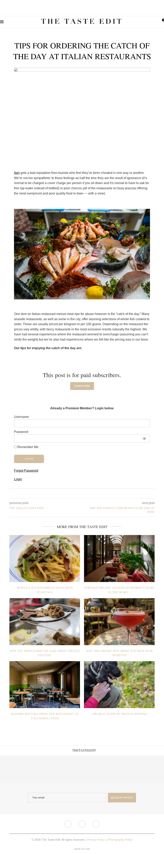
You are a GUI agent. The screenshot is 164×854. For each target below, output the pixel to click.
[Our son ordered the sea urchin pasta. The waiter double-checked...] (68, 769)
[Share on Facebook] (79, 493)
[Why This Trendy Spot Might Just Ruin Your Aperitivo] (119, 621)
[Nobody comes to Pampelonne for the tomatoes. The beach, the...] (150, 769)
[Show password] (144, 438)
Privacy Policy (96, 839)
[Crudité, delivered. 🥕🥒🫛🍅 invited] (13, 769)
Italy (17, 172)
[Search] (155, 22)
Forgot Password (26, 470)
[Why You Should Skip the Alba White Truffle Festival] (44, 621)
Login (18, 479)
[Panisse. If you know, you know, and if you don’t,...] (123, 769)
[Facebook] (68, 824)
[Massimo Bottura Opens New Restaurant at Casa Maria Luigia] (44, 684)
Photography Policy (120, 839)
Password (21, 431)
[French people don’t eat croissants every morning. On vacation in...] (41, 769)
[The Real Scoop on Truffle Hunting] (119, 684)
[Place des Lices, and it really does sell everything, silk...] (95, 769)
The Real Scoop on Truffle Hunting (119, 714)
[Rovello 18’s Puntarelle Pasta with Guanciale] (44, 558)
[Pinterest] (96, 824)
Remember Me (27, 447)
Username (21, 417)
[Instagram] (82, 824)
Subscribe (82, 386)
